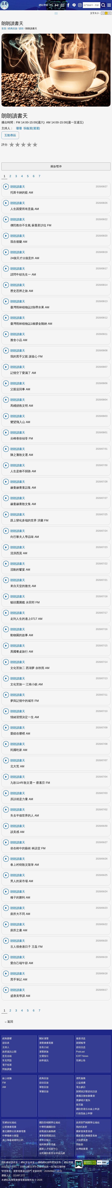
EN (51, 5)
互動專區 (10, 135)
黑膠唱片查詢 (83, 1100)
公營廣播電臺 (9, 1127)
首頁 (3, 28)
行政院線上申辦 (84, 1113)
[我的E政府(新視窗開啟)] (79, 1164)
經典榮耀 (7, 1038)
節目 (21, 28)
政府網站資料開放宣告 (49, 1162)
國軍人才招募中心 (48, 1149)
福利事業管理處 (47, 1144)
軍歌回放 (44, 1087)
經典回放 (62, 5)
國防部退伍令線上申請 (87, 1109)
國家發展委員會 (84, 1131)
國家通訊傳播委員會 (86, 1135)
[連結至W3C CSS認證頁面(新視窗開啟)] (103, 1162)
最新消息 (80, 1038)
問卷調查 (7, 1069)
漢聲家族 (44, 1051)
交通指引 (44, 1056)
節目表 (5, 1043)
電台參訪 (80, 1087)
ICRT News (82, 1056)
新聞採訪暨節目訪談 (86, 1091)
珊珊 (19, 128)
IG (80, 5)
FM (4, 1082)
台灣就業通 (82, 1149)
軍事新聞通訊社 (47, 1135)
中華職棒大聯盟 (10, 1135)
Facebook (68, 5)
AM (4, 1087)
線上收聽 (57, 5)
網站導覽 (43, 5)
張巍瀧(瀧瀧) (31, 128)
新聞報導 (80, 1043)
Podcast (80, 1051)
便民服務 (80, 1078)
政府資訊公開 (9, 1051)
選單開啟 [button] (109, 5)
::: (56, 13)
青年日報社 (45, 1140)
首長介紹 (44, 1047)
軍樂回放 (44, 1091)
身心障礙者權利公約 (12, 1140)
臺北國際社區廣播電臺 (14, 1131)
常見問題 (7, 1060)
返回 (10, 1021)
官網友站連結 (9, 1122)
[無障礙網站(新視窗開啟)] (89, 1162)
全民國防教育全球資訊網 (52, 1153)
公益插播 (80, 1082)
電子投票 (7, 1065)
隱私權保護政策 (9, 1162)
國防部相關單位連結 (49, 1122)
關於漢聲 (44, 1038)
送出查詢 (103, 5)
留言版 (79, 1104)
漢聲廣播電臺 (4, 5)
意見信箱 (7, 1056)
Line (74, 5)
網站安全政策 (28, 1162)
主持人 (5, 1047)
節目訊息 (80, 1047)
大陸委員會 (82, 1140)
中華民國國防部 (47, 1127)
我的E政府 (81, 1127)
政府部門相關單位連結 (87, 1122)
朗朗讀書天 (31, 28)
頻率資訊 (44, 1060)
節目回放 (44, 1082)
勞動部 (79, 1144)
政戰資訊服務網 (47, 1131)
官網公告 (80, 1060)
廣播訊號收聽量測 (85, 1096)
